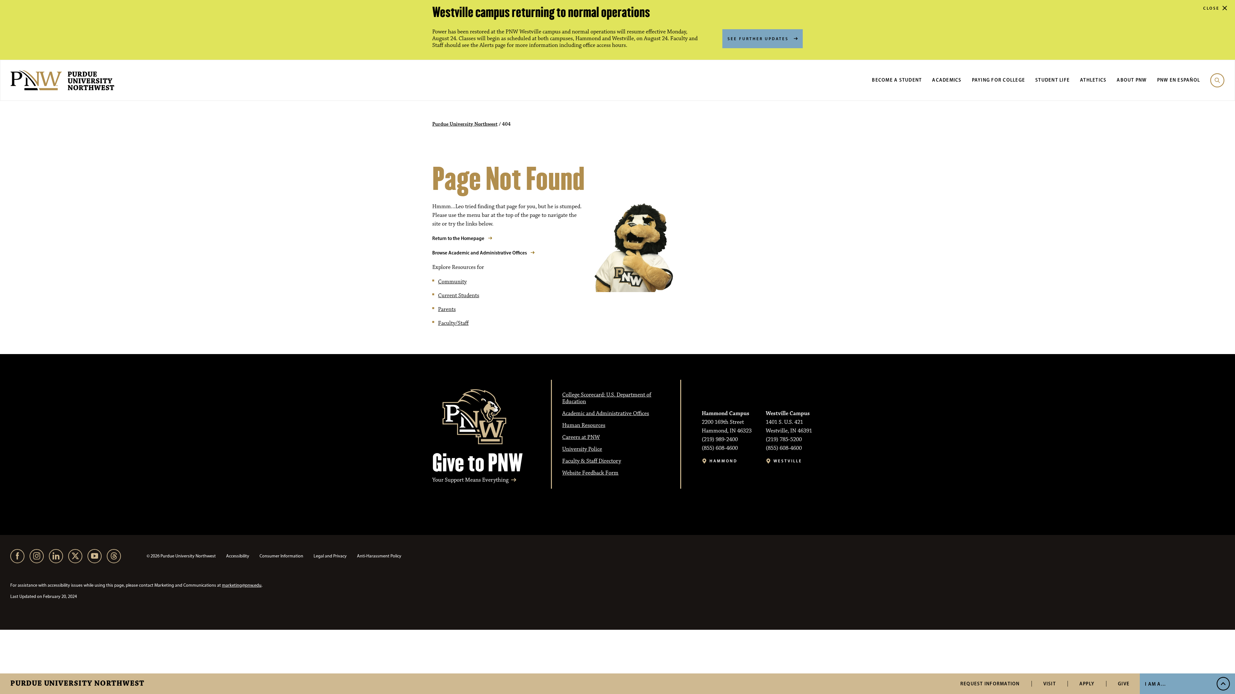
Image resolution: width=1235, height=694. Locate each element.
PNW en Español (1178, 80)
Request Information (990, 684)
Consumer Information (281, 556)
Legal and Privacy (330, 556)
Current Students (458, 295)
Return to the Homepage (458, 238)
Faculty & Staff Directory (591, 461)
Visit (1049, 684)
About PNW (1132, 80)
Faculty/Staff (453, 323)
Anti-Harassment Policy (379, 556)
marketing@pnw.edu (241, 585)
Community (452, 281)
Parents (447, 309)
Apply (1086, 684)
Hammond (723, 460)
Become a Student (897, 80)
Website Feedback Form (590, 472)
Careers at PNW (581, 437)
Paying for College (998, 80)
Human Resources (583, 425)
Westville (787, 460)
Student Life (1052, 80)
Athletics (1093, 80)
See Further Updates (758, 38)
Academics (946, 80)
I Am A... (1155, 684)
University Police (582, 449)
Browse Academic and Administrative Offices (479, 253)
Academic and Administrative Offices (605, 413)
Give (1124, 684)
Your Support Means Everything (470, 480)
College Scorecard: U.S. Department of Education (606, 398)
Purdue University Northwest (77, 683)
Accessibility (237, 556)
